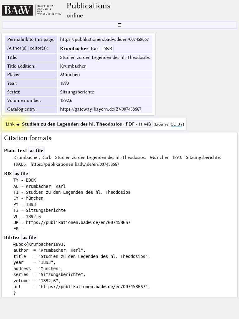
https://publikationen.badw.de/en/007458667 (104, 39)
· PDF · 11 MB (78, 124)
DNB (107, 48)
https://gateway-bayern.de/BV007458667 (100, 109)
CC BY (177, 124)
